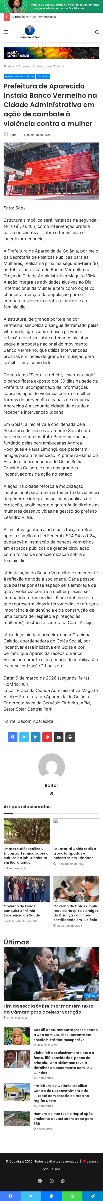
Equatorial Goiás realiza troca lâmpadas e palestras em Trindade (74, 853)
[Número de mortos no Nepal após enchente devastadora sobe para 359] (17, 1120)
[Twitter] (24, 737)
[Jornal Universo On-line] (30, 32)
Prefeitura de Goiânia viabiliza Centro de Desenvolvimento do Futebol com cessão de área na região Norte (61, 1093)
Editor (13, 135)
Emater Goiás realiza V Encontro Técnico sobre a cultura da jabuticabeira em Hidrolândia (26, 855)
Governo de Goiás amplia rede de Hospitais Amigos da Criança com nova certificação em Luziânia (76, 913)
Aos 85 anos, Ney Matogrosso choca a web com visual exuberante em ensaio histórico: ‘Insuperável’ (66, 1034)
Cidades (24, 66)
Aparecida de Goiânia (48, 66)
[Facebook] (12, 737)
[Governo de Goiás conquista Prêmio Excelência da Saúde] (27, 888)
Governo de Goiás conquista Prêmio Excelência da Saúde (22, 911)
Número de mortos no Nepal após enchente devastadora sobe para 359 (63, 1118)
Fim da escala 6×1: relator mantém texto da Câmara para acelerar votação (48, 1009)
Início (10, 66)
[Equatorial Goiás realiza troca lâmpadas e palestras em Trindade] (76, 831)
